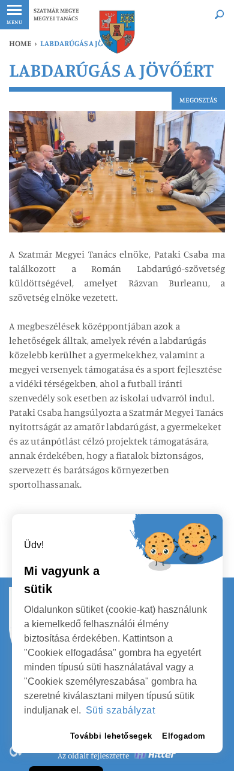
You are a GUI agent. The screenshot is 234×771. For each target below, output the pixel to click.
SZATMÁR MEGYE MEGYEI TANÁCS (56, 14)
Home (20, 43)
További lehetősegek (111, 735)
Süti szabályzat (120, 710)
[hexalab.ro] (155, 755)
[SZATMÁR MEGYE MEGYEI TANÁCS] (117, 32)
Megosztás (198, 99)
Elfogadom (184, 735)
